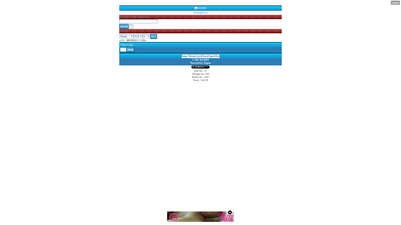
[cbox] (204, 12)
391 (135, 40)
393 (143, 40)
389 (128, 40)
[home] (197, 12)
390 (132, 40)
